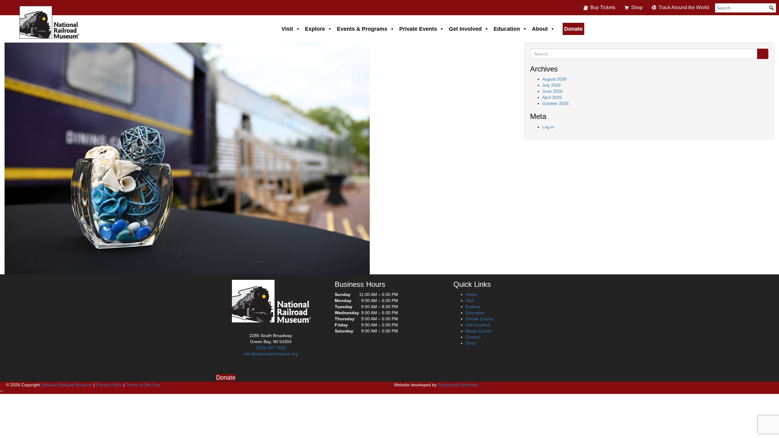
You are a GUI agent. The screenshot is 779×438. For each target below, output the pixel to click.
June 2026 (552, 91)
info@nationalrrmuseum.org (271, 353)
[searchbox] (745, 7)
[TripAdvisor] (292, 366)
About (540, 29)
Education (507, 29)
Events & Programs (362, 29)
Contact (473, 337)
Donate (573, 29)
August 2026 (554, 79)
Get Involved (465, 29)
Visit (287, 29)
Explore (315, 29)
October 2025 (555, 103)
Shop (637, 7)
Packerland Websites (458, 384)
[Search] (762, 54)
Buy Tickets (602, 7)
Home (471, 294)
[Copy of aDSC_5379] (187, 158)
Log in (548, 126)
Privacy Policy (109, 384)
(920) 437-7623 (271, 347)
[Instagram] (263, 366)
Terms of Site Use (143, 384)
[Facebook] (249, 366)
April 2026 (552, 97)
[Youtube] (278, 366)
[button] (771, 7)
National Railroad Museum (66, 384)
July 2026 (551, 85)
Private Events (418, 29)
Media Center (479, 330)
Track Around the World (683, 7)
